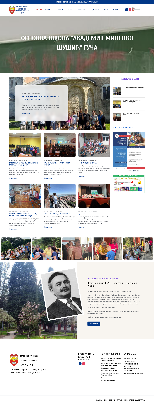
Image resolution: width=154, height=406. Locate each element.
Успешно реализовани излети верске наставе (40, 98)
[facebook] (126, 9)
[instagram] (130, 9)
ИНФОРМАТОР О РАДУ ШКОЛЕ (123, 128)
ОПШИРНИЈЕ (94, 324)
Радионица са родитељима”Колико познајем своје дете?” (23, 164)
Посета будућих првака (87, 163)
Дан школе (82, 214)
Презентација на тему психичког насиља (57, 164)
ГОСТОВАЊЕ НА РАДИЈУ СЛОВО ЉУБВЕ (58, 214)
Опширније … (26, 113)
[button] (48, 10)
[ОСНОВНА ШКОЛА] (19, 10)
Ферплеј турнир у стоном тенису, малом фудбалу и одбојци (23, 215)
